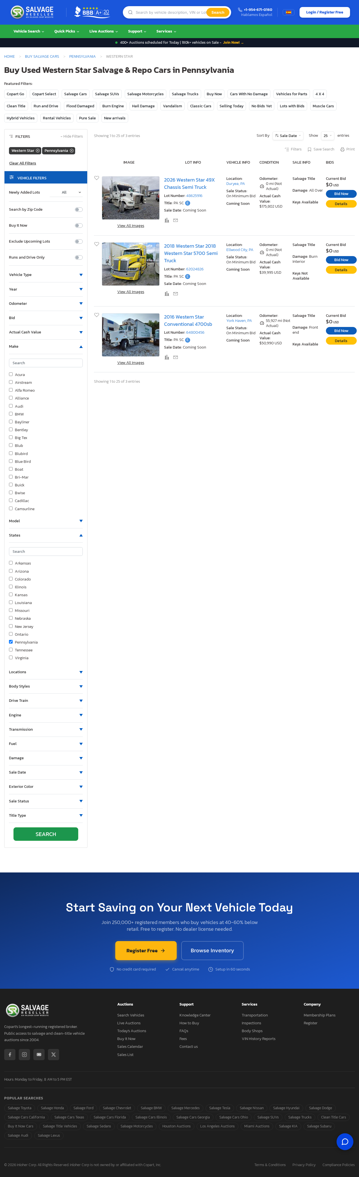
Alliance (22, 398)
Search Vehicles (130, 1015)
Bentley (21, 430)
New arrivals (115, 118)
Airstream (23, 382)
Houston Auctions (176, 1126)
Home (9, 56)
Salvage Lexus (49, 1135)
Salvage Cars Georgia (193, 1117)
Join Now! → (233, 42)
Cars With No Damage (249, 94)
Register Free (142, 950)
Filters (296, 149)
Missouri (22, 610)
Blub (19, 445)
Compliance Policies (339, 1165)
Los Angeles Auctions (217, 1126)
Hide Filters (72, 136)
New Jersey (24, 626)
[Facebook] (9, 1054)
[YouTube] (39, 1054)
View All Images (130, 226)
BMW (19, 414)
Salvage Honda (52, 1108)
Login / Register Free (324, 12)
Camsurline (24, 509)
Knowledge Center (195, 1015)
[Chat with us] (345, 1141)
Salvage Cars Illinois (151, 1117)
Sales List (125, 1055)
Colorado (23, 579)
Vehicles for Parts (291, 94)
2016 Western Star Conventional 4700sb (188, 320)
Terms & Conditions (270, 1165)
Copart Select (44, 94)
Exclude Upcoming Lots (29, 241)
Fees (183, 1039)
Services (165, 31)
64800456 (195, 332)
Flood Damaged (80, 106)
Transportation (255, 1015)
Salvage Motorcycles (145, 94)
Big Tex (21, 437)
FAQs (184, 1031)
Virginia (22, 658)
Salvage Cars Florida (110, 1117)
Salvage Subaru (319, 1126)
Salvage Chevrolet (117, 1108)
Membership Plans (319, 1015)
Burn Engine (113, 106)
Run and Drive (46, 106)
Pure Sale (87, 118)
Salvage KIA (288, 1126)
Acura (20, 374)
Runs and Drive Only (27, 257)
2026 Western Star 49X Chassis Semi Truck (189, 183)
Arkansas (23, 563)
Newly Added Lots (24, 192)
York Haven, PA (239, 321)
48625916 (194, 196)
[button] (46, 274)
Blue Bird (23, 461)
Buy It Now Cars (20, 1126)
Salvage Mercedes (185, 1108)
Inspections (251, 1023)
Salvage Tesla (219, 1108)
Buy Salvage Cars (42, 56)
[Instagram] (24, 1054)
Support (135, 31)
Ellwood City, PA (240, 250)
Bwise (20, 493)
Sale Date (288, 136)
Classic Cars (200, 106)
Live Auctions (102, 31)
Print (350, 149)
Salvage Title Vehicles (60, 1126)
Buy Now (214, 94)
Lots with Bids (292, 106)
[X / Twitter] (53, 1054)
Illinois (20, 587)
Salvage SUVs (107, 94)
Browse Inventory (212, 950)
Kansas (21, 595)
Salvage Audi (18, 1135)
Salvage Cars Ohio (233, 1117)
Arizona (22, 571)
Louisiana (23, 602)
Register (310, 1023)
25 (326, 136)
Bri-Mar (22, 477)
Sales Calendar (130, 1047)
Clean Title (16, 106)
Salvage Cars (75, 94)
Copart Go (15, 94)
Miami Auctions (257, 1126)
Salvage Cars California (26, 1117)
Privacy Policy (304, 1165)
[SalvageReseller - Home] (33, 12)
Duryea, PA (235, 184)
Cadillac (22, 500)
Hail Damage (143, 106)
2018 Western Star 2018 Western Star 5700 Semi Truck (191, 253)
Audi (19, 406)
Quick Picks (65, 31)
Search (217, 12)
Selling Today (231, 106)
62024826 (195, 269)
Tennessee (24, 650)
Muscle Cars (323, 106)
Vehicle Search (27, 31)
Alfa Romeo (25, 390)
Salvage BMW (151, 1108)
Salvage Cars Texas (69, 1117)
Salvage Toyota (19, 1108)
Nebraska (23, 618)
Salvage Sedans (99, 1126)
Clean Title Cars (333, 1117)
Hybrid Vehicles (21, 118)
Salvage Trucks (185, 94)
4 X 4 (320, 94)
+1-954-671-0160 (258, 10)
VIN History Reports (258, 1039)
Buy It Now (18, 225)
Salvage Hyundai (286, 1108)
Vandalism (172, 106)
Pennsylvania (82, 56)
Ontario (21, 634)
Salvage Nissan (252, 1108)
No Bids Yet (262, 106)
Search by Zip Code (26, 209)
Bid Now (341, 194)
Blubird (21, 453)
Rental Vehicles (57, 118)
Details (341, 204)
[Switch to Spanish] (288, 12)
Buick (19, 485)
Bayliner (22, 422)
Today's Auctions (131, 1031)
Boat (19, 469)
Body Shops (252, 1031)
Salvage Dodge (320, 1108)
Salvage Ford (83, 1108)
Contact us (189, 1047)
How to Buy (189, 1023)
